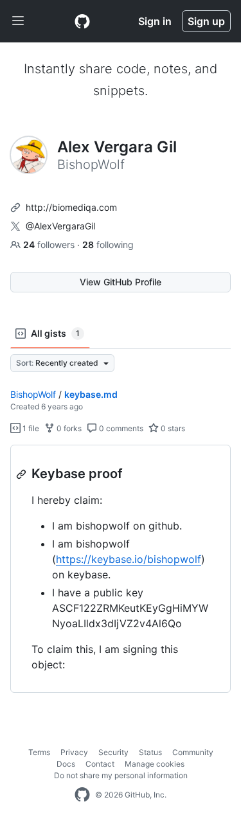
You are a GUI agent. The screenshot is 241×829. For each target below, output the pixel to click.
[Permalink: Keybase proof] (22, 474)
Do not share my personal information (121, 775)
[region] (120, 569)
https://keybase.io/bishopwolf (128, 559)
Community (192, 752)
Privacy (74, 752)
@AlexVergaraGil (60, 225)
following (108, 244)
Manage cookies (154, 764)
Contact (99, 764)
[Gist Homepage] (82, 21)
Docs (66, 764)
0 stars (172, 428)
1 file (30, 428)
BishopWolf (33, 394)
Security (113, 752)
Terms (39, 752)
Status (150, 752)
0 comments (120, 428)
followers (50, 244)
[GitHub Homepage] (82, 795)
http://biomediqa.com (71, 207)
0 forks (68, 428)
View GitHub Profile (120, 281)
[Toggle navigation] (18, 21)
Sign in (155, 21)
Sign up (206, 21)
